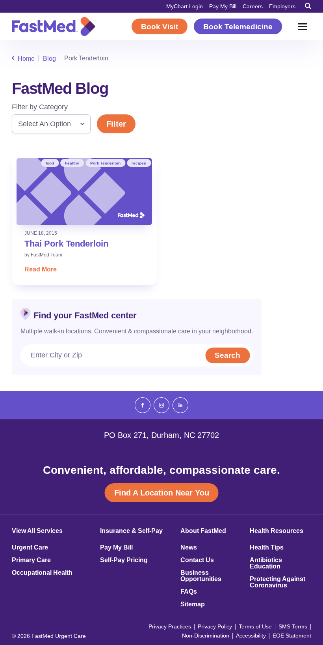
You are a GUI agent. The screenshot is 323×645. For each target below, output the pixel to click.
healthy (72, 163)
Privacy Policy (215, 626)
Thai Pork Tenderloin (66, 244)
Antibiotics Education (266, 563)
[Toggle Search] (308, 6)
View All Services (37, 531)
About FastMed (203, 531)
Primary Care (31, 560)
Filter (116, 124)
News (188, 547)
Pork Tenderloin (105, 163)
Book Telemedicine (238, 26)
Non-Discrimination (205, 635)
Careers (253, 6)
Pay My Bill (222, 6)
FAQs (188, 592)
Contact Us (197, 560)
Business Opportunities (200, 576)
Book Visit (159, 26)
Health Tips (267, 547)
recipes (139, 163)
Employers (282, 6)
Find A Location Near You (161, 492)
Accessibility (251, 635)
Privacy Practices (170, 626)
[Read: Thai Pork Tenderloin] (84, 191)
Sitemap (192, 604)
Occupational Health (42, 573)
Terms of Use (255, 626)
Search (227, 355)
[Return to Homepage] (53, 26)
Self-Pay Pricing (124, 560)
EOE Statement (292, 635)
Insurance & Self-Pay (131, 531)
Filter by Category (40, 106)
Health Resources (276, 531)
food (50, 163)
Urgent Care (30, 547)
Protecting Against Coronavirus (277, 582)
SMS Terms (292, 626)
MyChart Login (184, 6)
